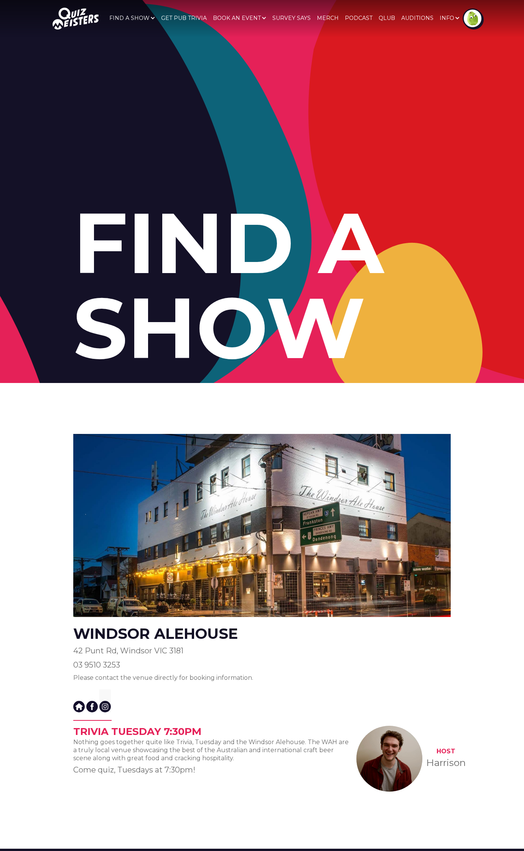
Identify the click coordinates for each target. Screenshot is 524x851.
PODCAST (358, 18)
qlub (387, 18)
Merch (328, 18)
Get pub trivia (184, 18)
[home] (76, 18)
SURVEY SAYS (291, 18)
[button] (132, 18)
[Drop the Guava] (473, 18)
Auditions (417, 18)
